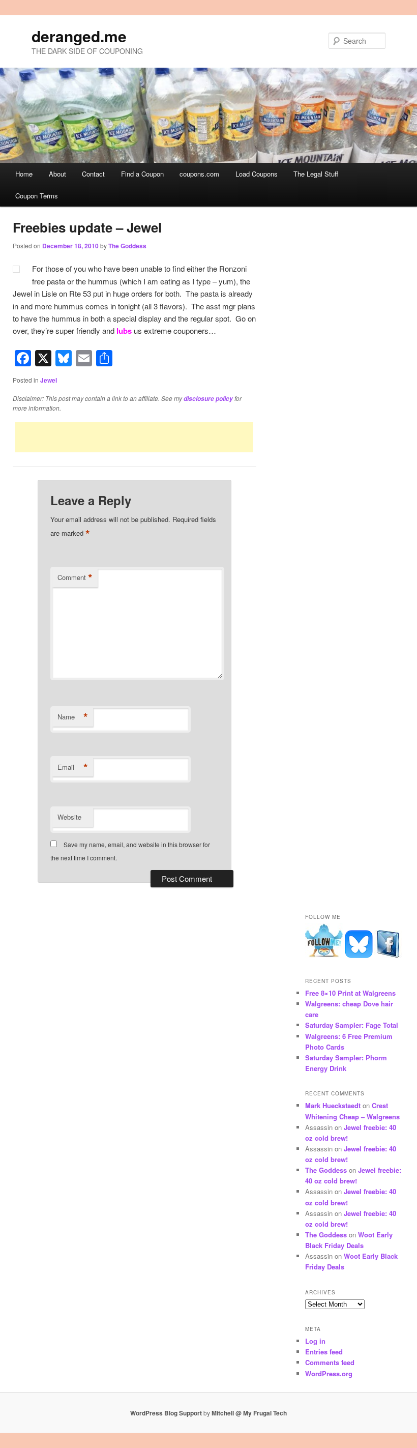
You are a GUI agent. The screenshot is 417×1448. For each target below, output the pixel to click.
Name (72, 717)
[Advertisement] (134, 437)
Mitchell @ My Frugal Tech (249, 1412)
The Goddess (127, 245)
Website (69, 817)
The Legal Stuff (315, 174)
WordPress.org (328, 1373)
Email (72, 767)
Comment (75, 577)
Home (24, 174)
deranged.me (79, 36)
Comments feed (329, 1362)
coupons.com (199, 174)
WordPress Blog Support (166, 1412)
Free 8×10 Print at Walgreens (350, 993)
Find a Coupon (142, 174)
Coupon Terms (36, 195)
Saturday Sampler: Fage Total (351, 1025)
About (57, 174)
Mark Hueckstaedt (333, 1105)
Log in (315, 1341)
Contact (93, 174)
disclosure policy (208, 398)
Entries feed (324, 1351)
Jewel (48, 380)
